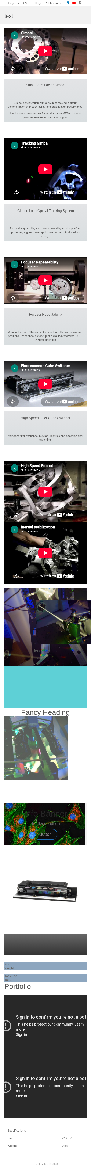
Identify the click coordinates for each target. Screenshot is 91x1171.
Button (45, 834)
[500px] (80, 3)
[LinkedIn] (68, 3)
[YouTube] (74, 3)
